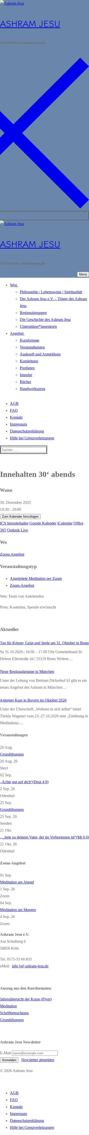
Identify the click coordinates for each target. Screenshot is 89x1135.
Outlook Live (17, 530)
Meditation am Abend (17, 882)
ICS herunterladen (14, 523)
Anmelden (9, 1060)
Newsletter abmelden (37, 1060)
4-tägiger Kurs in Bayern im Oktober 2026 (33, 700)
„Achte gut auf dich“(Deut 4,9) (24, 782)
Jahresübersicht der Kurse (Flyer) (26, 999)
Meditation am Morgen (18, 910)
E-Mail (5, 1053)
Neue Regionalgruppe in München (27, 671)
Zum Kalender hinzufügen (20, 516)
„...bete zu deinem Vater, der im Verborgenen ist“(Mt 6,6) (44, 837)
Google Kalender (42, 523)
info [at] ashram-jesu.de (30, 966)
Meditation (8, 1006)
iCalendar (64, 523)
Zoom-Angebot (12, 554)
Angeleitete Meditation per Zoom (36, 578)
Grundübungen (12, 754)
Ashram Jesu (30, 23)
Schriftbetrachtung (14, 1013)
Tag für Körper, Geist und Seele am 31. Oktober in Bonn (44, 643)
